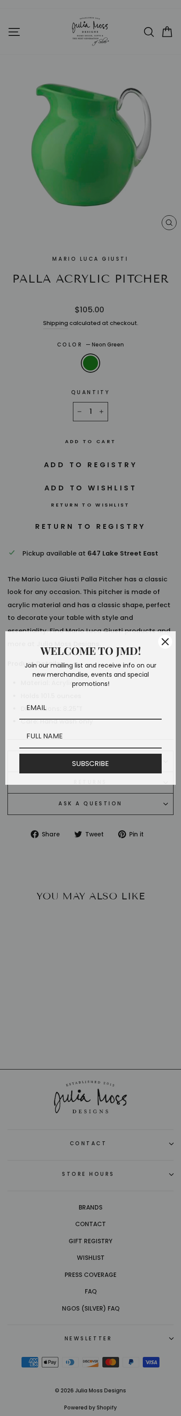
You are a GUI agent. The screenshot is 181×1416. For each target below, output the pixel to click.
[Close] (165, 641)
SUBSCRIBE (90, 764)
